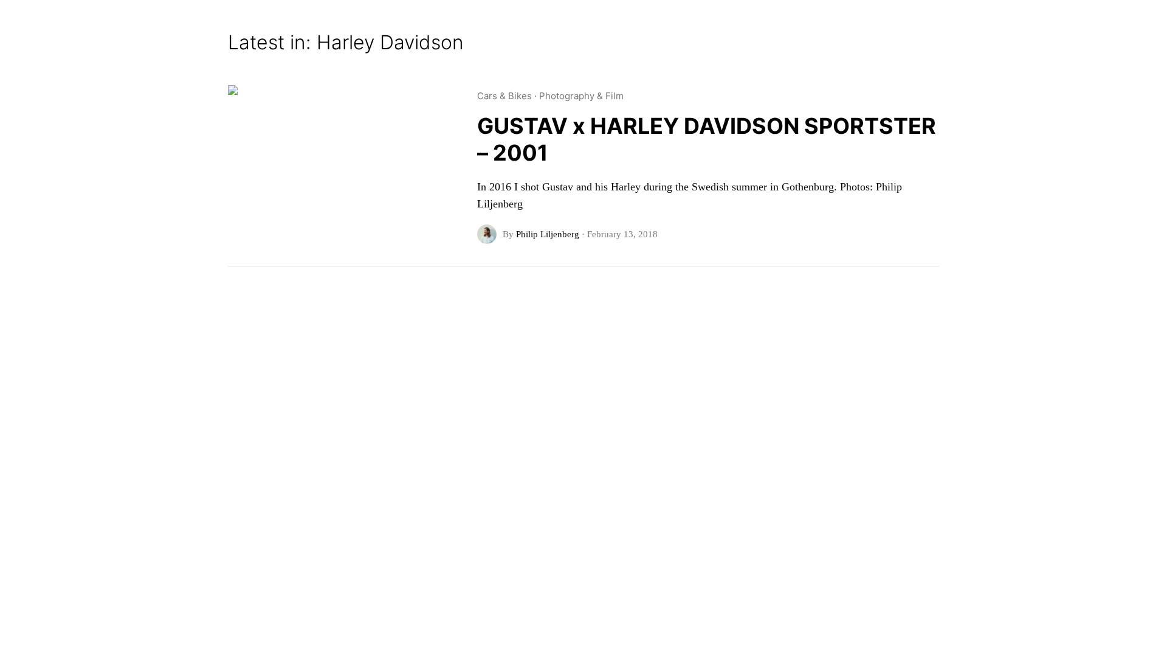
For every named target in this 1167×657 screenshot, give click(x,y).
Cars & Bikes (504, 95)
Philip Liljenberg (547, 234)
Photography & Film (581, 95)
